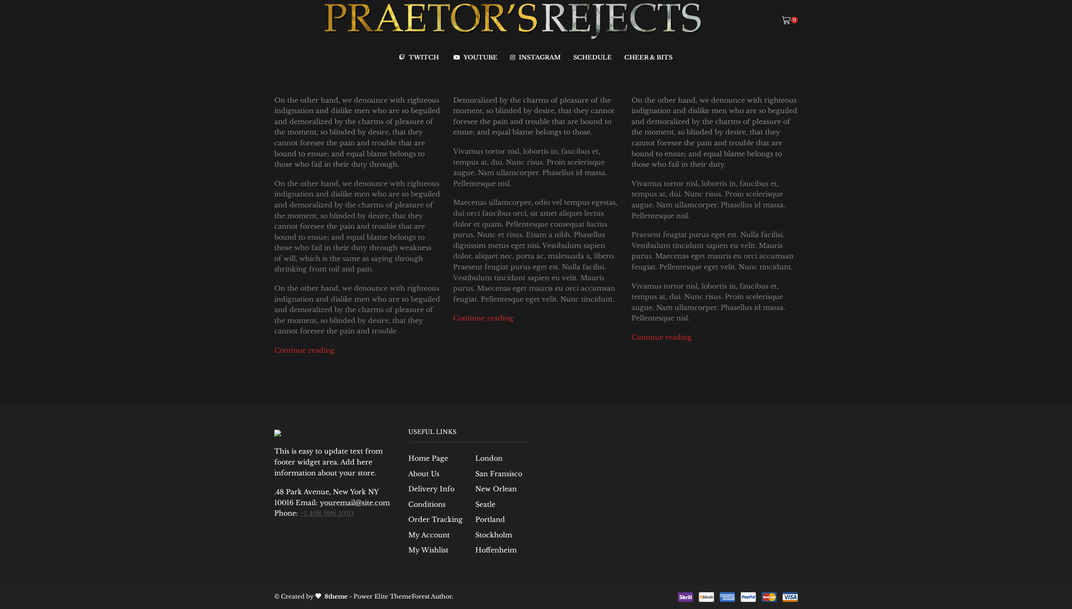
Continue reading (304, 350)
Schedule (592, 57)
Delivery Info (431, 489)
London (488, 458)
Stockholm (493, 535)
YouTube (479, 57)
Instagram (539, 57)
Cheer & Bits (648, 57)
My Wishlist (428, 550)
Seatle (485, 504)
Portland (490, 520)
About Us (423, 474)
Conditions (427, 504)
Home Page (428, 458)
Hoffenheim (496, 550)
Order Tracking (435, 520)
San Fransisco (498, 474)
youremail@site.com (355, 502)
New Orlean (496, 489)
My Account (429, 535)
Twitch (423, 57)
